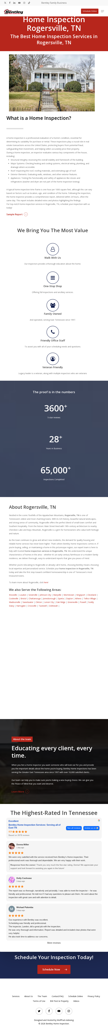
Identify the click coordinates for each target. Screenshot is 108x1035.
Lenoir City (49, 602)
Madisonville (14, 602)
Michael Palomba (24, 907)
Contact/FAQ (58, 996)
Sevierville (33, 595)
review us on (90, 828)
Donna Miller (22, 844)
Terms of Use (39, 1001)
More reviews (54, 943)
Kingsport (80, 595)
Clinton (39, 602)
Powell (83, 602)
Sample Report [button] (14, 214)
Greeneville (73, 602)
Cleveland (91, 595)
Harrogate (21, 605)
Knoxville (13, 595)
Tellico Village (90, 598)
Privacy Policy (94, 996)
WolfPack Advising (65, 1020)
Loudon (22, 595)
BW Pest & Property (59, 1001)
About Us (28, 996)
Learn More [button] (18, 791)
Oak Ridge (60, 602)
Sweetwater (27, 602)
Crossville (32, 605)
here (46, 582)
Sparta (61, 598)
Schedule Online (75, 996)
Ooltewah (53, 605)
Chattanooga (35, 598)
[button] (102, 11)
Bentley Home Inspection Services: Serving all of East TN (34, 826)
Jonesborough (49, 598)
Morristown (69, 595)
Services (16, 996)
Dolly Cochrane (24, 878)
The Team (42, 996)
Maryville (57, 595)
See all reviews (74, 828)
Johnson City (45, 595)
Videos (76, 1001)
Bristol (23, 598)
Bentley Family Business (54, 2)
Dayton (69, 598)
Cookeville (13, 598)
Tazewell (43, 605)
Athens (78, 598)
